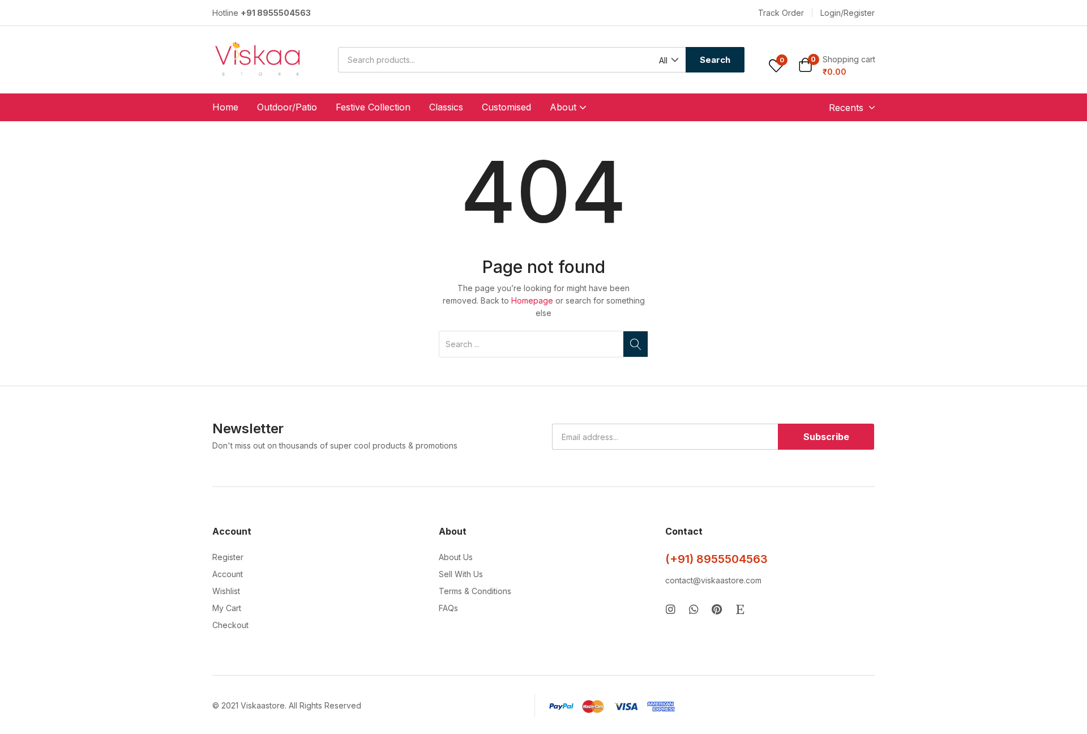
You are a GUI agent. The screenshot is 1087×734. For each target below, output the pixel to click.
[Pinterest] (717, 609)
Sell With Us (461, 574)
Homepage (532, 300)
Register (227, 557)
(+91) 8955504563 (716, 559)
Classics (446, 107)
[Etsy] (740, 609)
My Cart (226, 608)
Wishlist (226, 591)
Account (227, 574)
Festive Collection (373, 107)
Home (225, 107)
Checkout (230, 625)
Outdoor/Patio (287, 107)
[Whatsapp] (693, 609)
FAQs (448, 608)
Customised (506, 107)
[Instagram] (670, 609)
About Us (456, 557)
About (564, 107)
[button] (781, 13)
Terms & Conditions (475, 591)
